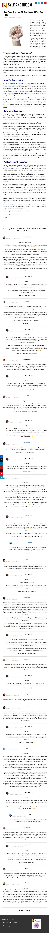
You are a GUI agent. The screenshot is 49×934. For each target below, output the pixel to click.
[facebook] (36, 3)
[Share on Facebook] (1, 456)
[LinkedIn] (42, 3)
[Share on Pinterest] (1, 467)
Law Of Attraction (16, 17)
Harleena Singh (27, 237)
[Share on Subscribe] (1, 477)
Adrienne (27, 301)
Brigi (27, 694)
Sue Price (27, 395)
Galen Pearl (27, 659)
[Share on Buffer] (1, 470)
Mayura (27, 477)
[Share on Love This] (1, 474)
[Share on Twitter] (1, 460)
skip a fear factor (31, 197)
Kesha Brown (27, 442)
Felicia (27, 883)
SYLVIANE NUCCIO (20, 5)
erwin (26, 559)
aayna (27, 706)
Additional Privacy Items (7, 926)
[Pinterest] (45, 3)
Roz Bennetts (27, 827)
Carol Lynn (27, 597)
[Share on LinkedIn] (1, 463)
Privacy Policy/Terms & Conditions (10, 922)
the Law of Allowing (19, 214)
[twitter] (39, 3)
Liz (27, 748)
